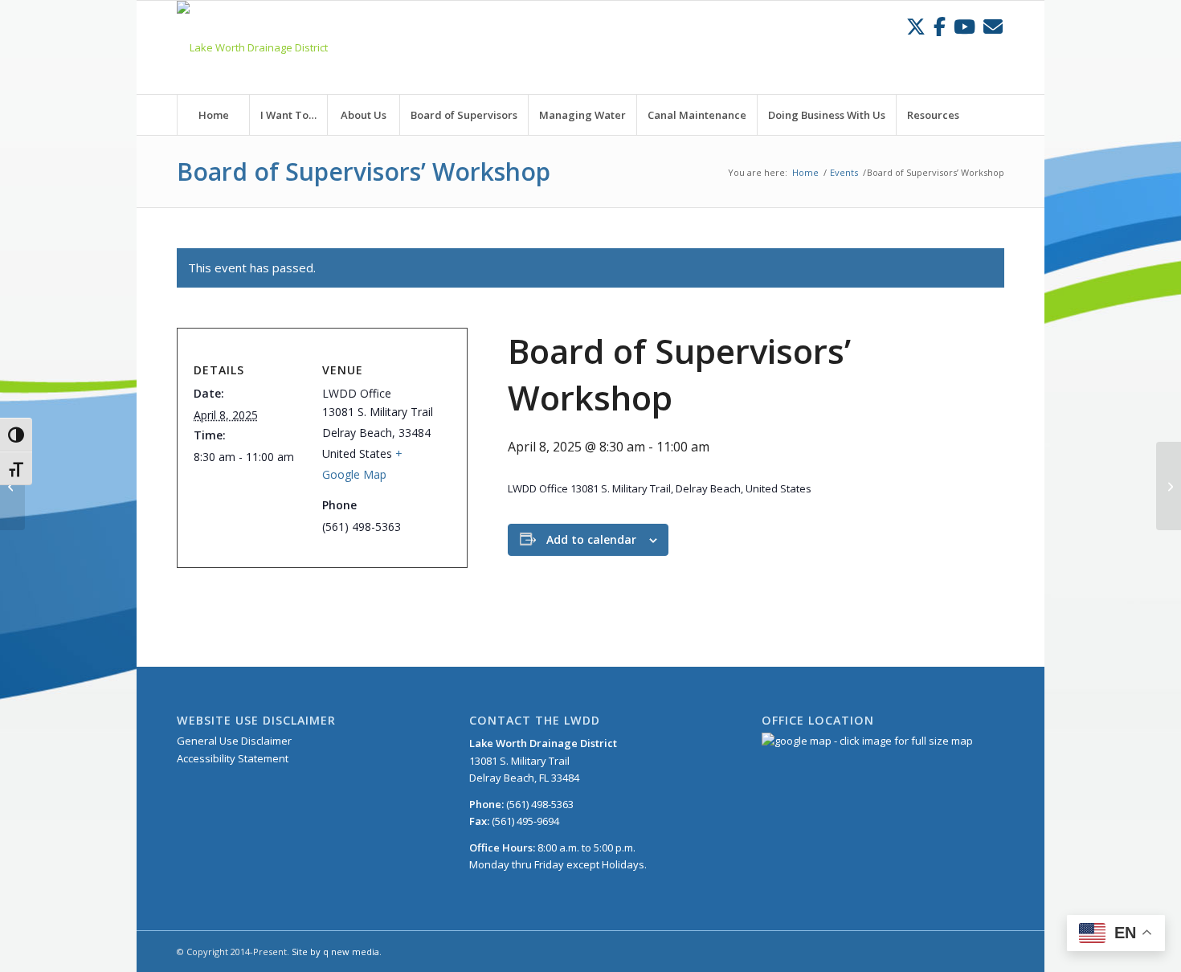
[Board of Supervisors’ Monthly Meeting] (12, 486)
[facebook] (939, 26)
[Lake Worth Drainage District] (252, 47)
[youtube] (964, 26)
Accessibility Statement (232, 758)
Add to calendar (591, 539)
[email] (993, 26)
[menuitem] (213, 115)
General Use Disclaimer (234, 740)
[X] (916, 26)
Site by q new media (335, 951)
